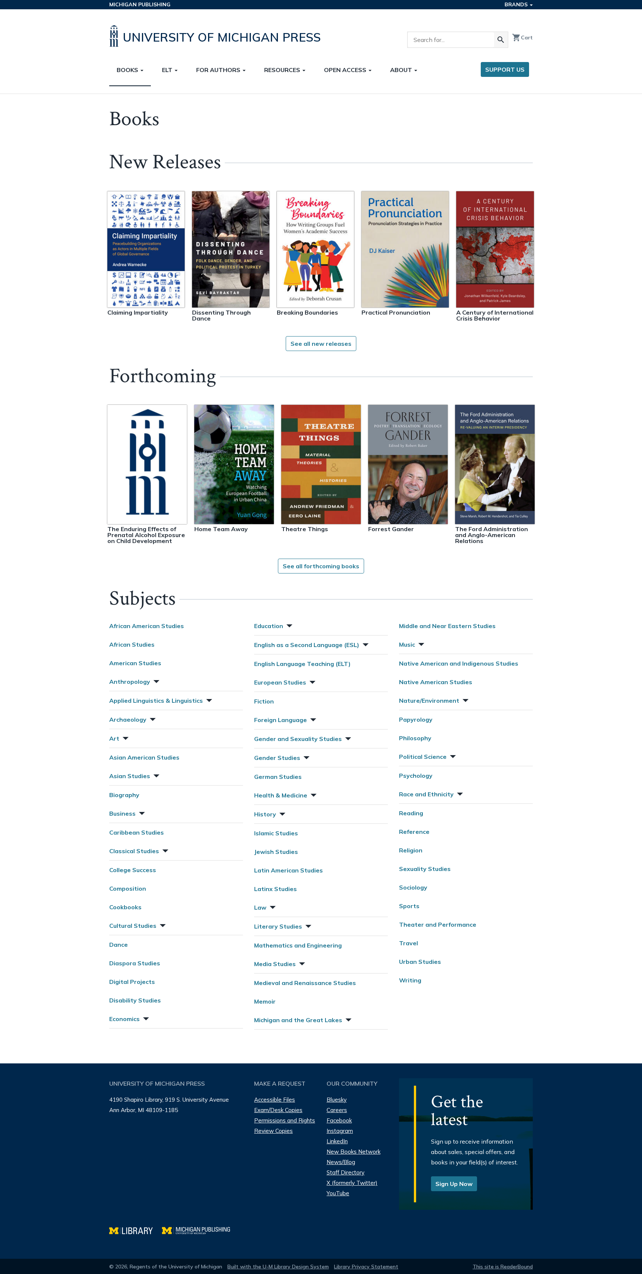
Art (114, 738)
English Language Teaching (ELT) (302, 663)
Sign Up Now (454, 1183)
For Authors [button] (219, 70)
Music (407, 644)
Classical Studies (134, 851)
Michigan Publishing (140, 4)
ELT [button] (168, 70)
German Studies (278, 776)
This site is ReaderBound (503, 1266)
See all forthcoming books (321, 566)
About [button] (402, 70)
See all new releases (321, 343)
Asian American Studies (144, 757)
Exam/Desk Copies (278, 1110)
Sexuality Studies (425, 868)
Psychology (415, 775)
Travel (408, 943)
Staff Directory (345, 1172)
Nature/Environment (429, 700)
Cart (522, 37)
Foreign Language (280, 720)
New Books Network (353, 1151)
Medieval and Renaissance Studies (305, 983)
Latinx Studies (275, 889)
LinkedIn (337, 1141)
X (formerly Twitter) (352, 1182)
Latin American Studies (288, 870)
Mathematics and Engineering (298, 945)
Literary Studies (278, 926)
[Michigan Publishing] (199, 1229)
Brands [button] (517, 4)
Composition (127, 888)
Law (260, 907)
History (265, 814)
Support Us (505, 69)
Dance (118, 944)
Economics (124, 1019)
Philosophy (415, 738)
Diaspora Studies (134, 963)
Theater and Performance (437, 924)
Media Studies (275, 964)
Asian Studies (129, 776)
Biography (124, 795)
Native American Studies (435, 682)
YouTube (338, 1193)
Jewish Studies (276, 851)
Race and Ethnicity (426, 794)
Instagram (340, 1130)
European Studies (280, 682)
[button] (155, 680)
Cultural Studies (132, 925)
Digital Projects (132, 981)
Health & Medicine (280, 795)
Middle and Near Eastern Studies (447, 626)
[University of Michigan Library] (135, 1229)
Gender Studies (277, 757)
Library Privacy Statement (366, 1266)
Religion (410, 850)
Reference (414, 831)
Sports (409, 906)
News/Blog (341, 1162)
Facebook (339, 1120)
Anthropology (129, 681)
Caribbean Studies (136, 832)
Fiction (264, 701)
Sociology (413, 887)
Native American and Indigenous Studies (458, 663)
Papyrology (415, 719)
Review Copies (273, 1130)
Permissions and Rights (284, 1120)
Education (268, 626)
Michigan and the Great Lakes (298, 1020)
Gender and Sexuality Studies (298, 738)
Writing (410, 980)
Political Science (423, 756)
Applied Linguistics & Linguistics (156, 700)
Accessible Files (274, 1099)
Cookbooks (125, 907)
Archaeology (127, 719)
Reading (411, 813)
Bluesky (337, 1099)
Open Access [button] (346, 70)
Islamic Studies (276, 833)
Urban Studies (420, 961)
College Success (132, 870)
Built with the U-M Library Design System (278, 1266)
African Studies (132, 644)
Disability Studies (135, 1000)
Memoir (265, 1001)
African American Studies (146, 626)
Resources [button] (283, 70)
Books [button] (128, 70)
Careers (337, 1110)
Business (122, 813)
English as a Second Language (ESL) (306, 645)
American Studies (135, 663)
